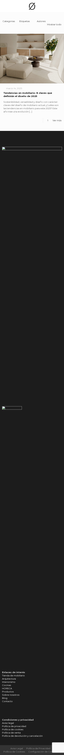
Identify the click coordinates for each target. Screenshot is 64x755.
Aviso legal (8, 723)
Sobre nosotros (10, 694)
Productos (8, 691)
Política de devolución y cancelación (22, 735)
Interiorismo (8, 682)
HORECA (7, 688)
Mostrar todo (54, 24)
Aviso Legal (16, 748)
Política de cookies (12, 729)
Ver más (57, 120)
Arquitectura (9, 678)
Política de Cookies (14, 751)
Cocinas (6, 685)
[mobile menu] (59, 6)
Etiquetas (24, 21)
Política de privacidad (14, 726)
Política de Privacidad (38, 748)
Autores (41, 21)
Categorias (9, 21)
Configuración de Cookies (42, 751)
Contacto (7, 701)
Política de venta (11, 732)
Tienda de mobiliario (13, 675)
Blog (4, 698)
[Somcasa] (32, 6)
